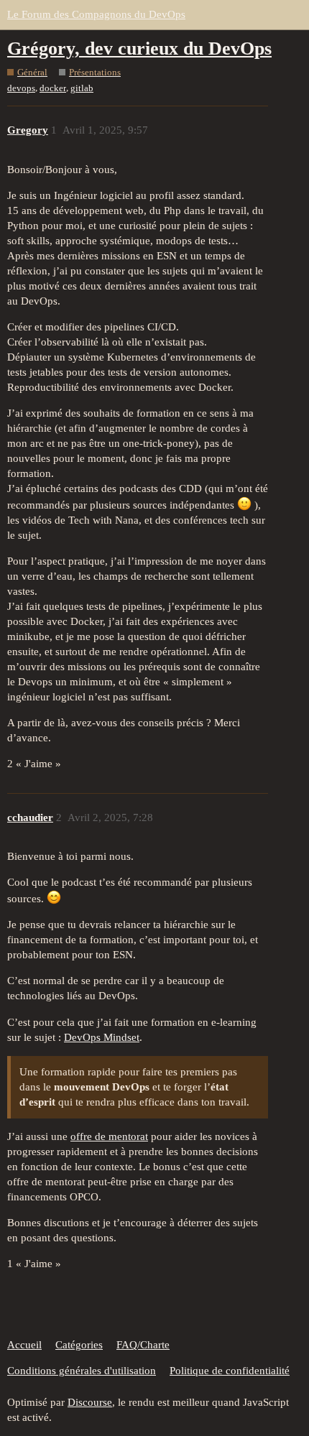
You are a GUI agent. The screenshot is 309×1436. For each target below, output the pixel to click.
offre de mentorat (109, 1136)
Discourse (90, 1402)
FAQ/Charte (143, 1345)
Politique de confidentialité (230, 1370)
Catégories (79, 1345)
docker (53, 88)
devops (21, 88)
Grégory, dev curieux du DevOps (139, 48)
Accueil (24, 1345)
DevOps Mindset (101, 1037)
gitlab (81, 88)
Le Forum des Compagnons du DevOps (96, 14)
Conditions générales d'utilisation (81, 1370)
